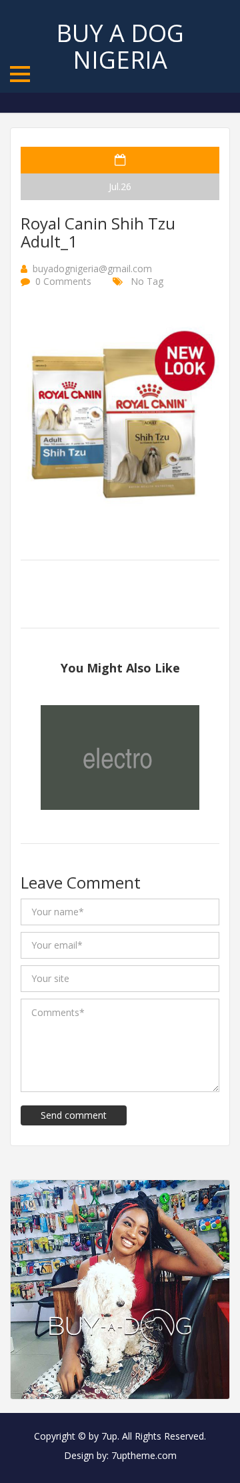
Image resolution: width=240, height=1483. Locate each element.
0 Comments (63, 281)
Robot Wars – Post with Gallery (120, 763)
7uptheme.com (144, 1455)
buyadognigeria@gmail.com (92, 268)
